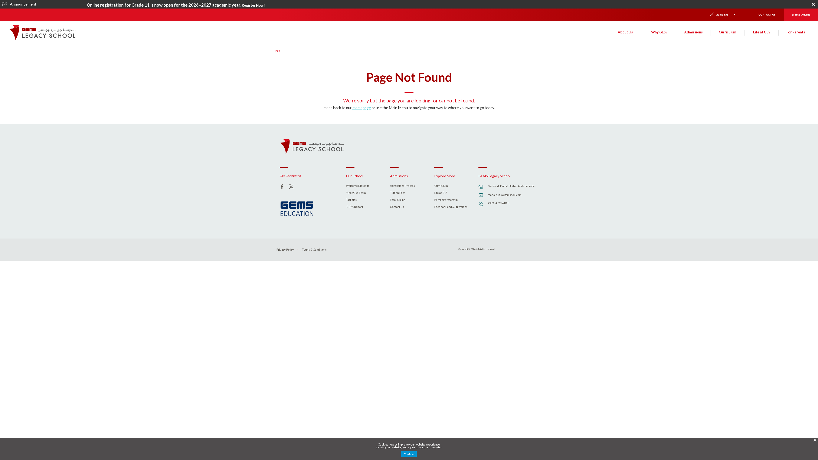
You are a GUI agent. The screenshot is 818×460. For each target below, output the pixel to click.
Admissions (693, 32)
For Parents (795, 32)
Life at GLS (761, 32)
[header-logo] (42, 32)
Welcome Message (357, 185)
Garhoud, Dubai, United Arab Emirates (512, 186)
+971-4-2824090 (499, 203)
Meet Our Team (356, 192)
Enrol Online (397, 199)
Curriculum (727, 32)
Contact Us (397, 207)
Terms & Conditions (314, 249)
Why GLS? (659, 32)
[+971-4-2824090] (481, 206)
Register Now (237, 5)
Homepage (361, 107)
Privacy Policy (285, 249)
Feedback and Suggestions (450, 207)
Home (277, 51)
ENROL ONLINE (801, 14)
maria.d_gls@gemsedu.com (504, 195)
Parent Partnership (446, 199)
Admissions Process (402, 185)
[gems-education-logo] (297, 209)
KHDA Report (354, 207)
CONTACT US (767, 14)
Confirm (409, 454)
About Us (625, 32)
